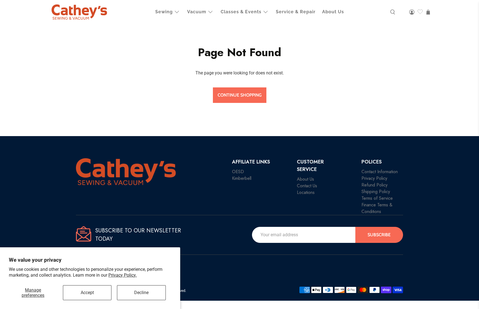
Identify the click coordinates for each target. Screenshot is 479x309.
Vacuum (196, 11)
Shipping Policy (375, 191)
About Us (333, 11)
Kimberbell (241, 178)
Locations (306, 192)
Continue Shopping (240, 95)
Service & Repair (295, 11)
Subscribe (379, 234)
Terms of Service (377, 198)
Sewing (164, 11)
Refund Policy (374, 185)
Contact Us (307, 186)
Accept (87, 292)
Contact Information (379, 171)
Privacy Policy (374, 178)
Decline (141, 292)
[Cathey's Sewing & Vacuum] (79, 12)
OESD (238, 171)
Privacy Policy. (122, 275)
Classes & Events (241, 11)
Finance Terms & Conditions (377, 208)
